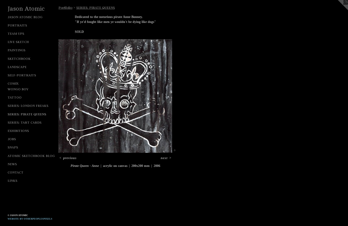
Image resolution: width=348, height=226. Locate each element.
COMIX (13, 83)
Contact (15, 172)
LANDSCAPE (17, 67)
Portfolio (65, 7)
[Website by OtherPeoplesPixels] (338, 9)
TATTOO (15, 97)
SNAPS (13, 147)
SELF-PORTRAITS (22, 75)
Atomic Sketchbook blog (31, 156)
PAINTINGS (16, 50)
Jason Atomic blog (25, 17)
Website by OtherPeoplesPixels (30, 218)
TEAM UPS (16, 33)
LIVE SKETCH (18, 42)
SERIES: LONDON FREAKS (28, 106)
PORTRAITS (17, 25)
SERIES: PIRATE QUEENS (27, 114)
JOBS (12, 139)
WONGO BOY (18, 89)
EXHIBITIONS (18, 131)
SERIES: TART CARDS (24, 122)
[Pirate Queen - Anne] (115, 96)
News (12, 164)
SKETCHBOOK (19, 58)
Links (12, 180)
